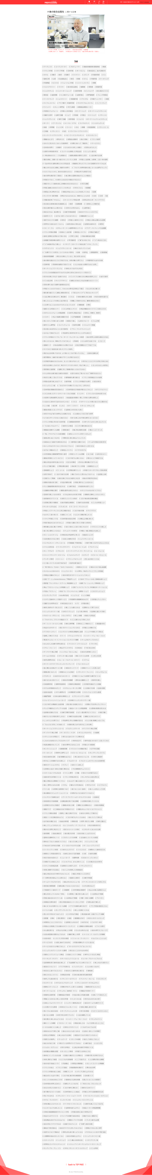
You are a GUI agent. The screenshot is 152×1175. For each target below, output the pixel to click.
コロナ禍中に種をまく (71, 1088)
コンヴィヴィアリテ (50, 595)
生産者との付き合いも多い (74, 410)
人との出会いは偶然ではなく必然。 (86, 264)
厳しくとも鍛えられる (73, 607)
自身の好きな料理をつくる (52, 777)
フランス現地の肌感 (50, 813)
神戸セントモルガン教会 (92, 954)
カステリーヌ (48, 983)
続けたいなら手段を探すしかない (54, 716)
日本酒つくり (89, 1076)
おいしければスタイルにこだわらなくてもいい (59, 446)
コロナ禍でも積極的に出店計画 (54, 704)
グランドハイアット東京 (81, 696)
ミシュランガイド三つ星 (92, 1136)
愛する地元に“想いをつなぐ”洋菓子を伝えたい (86, 373)
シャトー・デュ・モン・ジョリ (95, 636)
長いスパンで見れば (95, 817)
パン (104, 75)
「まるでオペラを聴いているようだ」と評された (74, 385)
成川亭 (55, 406)
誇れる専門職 (70, 624)
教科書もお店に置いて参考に (53, 527)
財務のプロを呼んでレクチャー (96, 704)
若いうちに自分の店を (51, 1011)
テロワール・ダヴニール (52, 615)
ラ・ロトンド (48, 753)
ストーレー (60, 559)
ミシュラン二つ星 (49, 385)
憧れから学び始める (77, 785)
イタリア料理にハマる (51, 519)
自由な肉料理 (64, 821)
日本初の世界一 (49, 147)
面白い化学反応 (90, 615)
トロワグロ (98, 1043)
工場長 (46, 131)
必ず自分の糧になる (50, 821)
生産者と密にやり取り (98, 611)
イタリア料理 (60, 71)
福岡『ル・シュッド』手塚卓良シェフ (92, 583)
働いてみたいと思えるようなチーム (83, 474)
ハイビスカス (82, 850)
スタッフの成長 (75, 1039)
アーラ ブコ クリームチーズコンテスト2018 (77, 797)
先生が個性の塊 (66, 482)
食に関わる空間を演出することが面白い (78, 176)
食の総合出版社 (73, 87)
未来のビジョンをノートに (68, 1007)
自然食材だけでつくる (51, 498)
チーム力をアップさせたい (90, 640)
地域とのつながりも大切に (74, 268)
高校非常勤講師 (49, 256)
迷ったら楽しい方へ (76, 841)
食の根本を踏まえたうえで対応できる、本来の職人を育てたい (64, 260)
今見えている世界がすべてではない (70, 1043)
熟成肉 (76, 341)
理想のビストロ (82, 567)
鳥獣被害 (81, 305)
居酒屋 (88, 188)
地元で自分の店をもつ (51, 858)
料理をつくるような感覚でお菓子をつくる (86, 676)
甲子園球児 (72, 240)
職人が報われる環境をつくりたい (54, 781)
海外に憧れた (101, 821)
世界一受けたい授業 (87, 821)
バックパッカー (78, 967)
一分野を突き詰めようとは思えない (55, 878)
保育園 (52, 127)
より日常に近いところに (96, 1023)
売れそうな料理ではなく (90, 773)
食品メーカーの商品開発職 (91, 1108)
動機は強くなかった (50, 672)
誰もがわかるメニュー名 (72, 882)
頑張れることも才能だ (67, 672)
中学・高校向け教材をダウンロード (129, 2)
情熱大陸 (75, 821)
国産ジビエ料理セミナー (52, 309)
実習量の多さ (101, 624)
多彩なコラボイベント (71, 1027)
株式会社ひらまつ (67, 603)
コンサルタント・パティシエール (54, 543)
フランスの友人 (49, 1067)
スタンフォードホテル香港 (92, 692)
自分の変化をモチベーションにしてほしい (76, 575)
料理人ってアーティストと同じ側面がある (57, 511)
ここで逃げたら (81, 1059)
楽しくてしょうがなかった (52, 825)
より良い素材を (83, 611)
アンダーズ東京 (49, 559)
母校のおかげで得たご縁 (52, 1031)
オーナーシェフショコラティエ (97, 119)
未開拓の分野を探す (50, 902)
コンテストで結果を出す (52, 797)
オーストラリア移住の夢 (72, 200)
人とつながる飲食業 (66, 1059)
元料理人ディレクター (99, 599)
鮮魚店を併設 (66, 975)
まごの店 (90, 454)
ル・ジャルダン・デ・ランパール (75, 825)
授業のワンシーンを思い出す (91, 668)
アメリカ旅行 (100, 926)
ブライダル (84, 99)
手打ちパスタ (91, 785)
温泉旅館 (54, 95)
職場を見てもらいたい (93, 987)
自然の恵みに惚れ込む (74, 224)
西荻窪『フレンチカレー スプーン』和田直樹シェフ (60, 583)
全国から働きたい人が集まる (73, 1055)
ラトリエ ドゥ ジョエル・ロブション (96, 1096)
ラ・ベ (63, 636)
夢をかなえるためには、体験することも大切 (75, 196)
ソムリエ (81, 119)
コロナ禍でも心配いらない (75, 458)
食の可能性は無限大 (68, 502)
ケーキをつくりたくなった (72, 1104)
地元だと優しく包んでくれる (53, 377)
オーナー (47, 123)
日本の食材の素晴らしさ (62, 696)
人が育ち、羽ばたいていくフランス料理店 (89, 571)
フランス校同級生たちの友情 (92, 377)
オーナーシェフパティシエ (98, 111)
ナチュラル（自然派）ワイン (68, 991)
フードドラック (49, 99)
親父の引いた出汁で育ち (52, 1076)
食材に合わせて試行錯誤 (72, 854)
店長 (78, 252)
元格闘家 (66, 890)
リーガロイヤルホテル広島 (72, 845)
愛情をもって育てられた (91, 607)
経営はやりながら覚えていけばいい (86, 1035)
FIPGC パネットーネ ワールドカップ (75, 1148)
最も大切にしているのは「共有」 (54, 894)
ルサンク (86, 555)
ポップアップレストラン (97, 753)
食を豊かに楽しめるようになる (54, 1019)
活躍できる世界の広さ (51, 603)
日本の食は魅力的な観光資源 (82, 975)
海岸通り (90, 971)
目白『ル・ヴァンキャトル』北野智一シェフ (74, 591)
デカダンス (47, 676)
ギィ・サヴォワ (49, 551)
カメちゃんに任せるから (52, 571)
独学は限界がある (49, 660)
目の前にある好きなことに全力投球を (56, 329)
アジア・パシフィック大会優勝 (96, 228)
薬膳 (83, 127)
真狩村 (102, 224)
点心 (77, 127)
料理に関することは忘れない (84, 482)
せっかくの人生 (76, 999)
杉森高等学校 (48, 684)
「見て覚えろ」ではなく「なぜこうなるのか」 (59, 567)
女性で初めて (48, 474)
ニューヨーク (65, 858)
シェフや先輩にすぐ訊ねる (94, 632)
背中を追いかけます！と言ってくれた (97, 741)
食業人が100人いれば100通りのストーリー (84, 280)
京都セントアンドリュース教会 (54, 954)
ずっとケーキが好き (70, 531)
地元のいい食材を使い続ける (75, 971)
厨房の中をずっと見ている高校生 (72, 987)
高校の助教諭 (99, 805)
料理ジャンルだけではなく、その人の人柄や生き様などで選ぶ (64, 289)
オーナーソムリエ (49, 991)
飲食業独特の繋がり (77, 1067)
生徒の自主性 (48, 692)
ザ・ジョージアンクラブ (91, 845)
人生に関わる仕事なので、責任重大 (55, 297)
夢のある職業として (82, 680)
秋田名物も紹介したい (86, 486)
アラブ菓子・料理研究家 (66, 103)
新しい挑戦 (78, 615)
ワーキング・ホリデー (51, 958)
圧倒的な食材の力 (90, 224)
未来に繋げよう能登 (50, 1059)
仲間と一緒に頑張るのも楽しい (90, 531)
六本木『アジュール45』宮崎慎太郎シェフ (93, 579)
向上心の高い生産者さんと (97, 890)
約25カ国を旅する (94, 825)
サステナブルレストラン (85, 103)
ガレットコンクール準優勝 (95, 1063)
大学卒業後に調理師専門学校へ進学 (55, 454)
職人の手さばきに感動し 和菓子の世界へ (57, 167)
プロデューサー (75, 67)
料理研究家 (96, 75)
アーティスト (48, 67)
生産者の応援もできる (51, 712)
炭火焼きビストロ (103, 91)
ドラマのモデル (81, 450)
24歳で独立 (88, 1043)
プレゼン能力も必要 (92, 1120)
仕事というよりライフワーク (53, 1003)
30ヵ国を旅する (49, 930)
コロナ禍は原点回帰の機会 (89, 498)
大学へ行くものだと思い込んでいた (94, 422)
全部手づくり (48, 216)
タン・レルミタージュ (51, 535)
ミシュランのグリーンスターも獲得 (55, 950)
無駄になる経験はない (85, 805)
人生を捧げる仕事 (96, 155)
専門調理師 (90, 95)
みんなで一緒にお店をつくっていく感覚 (81, 781)
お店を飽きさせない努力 (52, 539)
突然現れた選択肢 (49, 369)
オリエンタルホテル (85, 732)
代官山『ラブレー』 (50, 591)
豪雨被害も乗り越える (73, 377)
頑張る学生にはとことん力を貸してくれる (76, 192)
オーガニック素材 (67, 1051)
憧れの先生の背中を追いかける (54, 462)
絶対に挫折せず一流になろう (53, 607)
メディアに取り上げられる (84, 1071)
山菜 (54, 79)
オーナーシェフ (81, 111)
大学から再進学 (97, 757)
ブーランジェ (57, 123)
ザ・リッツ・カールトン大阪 (53, 624)
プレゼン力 (63, 506)
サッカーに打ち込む (50, 506)
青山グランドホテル (66, 648)
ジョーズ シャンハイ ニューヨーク (55, 700)
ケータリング (104, 79)
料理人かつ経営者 (89, 745)
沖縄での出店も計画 (75, 716)
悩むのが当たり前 (49, 1043)
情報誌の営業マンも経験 (52, 430)
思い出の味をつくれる (92, 559)
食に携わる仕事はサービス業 (53, 668)
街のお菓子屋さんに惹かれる (53, 208)
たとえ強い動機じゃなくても (95, 720)
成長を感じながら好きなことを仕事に (80, 724)
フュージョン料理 (67, 83)
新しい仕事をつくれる (82, 910)
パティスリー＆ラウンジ (69, 979)
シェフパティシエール (64, 248)
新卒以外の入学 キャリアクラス (94, 200)
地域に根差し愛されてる (88, 1007)
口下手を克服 (95, 749)
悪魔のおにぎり (49, 139)
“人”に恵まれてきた (100, 240)
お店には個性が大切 (69, 539)
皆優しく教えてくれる (51, 636)
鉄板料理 (99, 87)
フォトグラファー (49, 87)
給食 (45, 127)
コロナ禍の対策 (79, 511)
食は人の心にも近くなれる (71, 1031)
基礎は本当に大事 (68, 805)
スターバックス (49, 1140)
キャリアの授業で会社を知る (70, 1116)
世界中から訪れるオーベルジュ (54, 224)
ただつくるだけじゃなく (100, 1011)
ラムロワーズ (73, 761)
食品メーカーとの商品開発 (78, 708)
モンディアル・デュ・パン (52, 1148)
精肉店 (46, 95)
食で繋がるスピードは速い (52, 1092)
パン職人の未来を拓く (76, 1140)
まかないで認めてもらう (51, 333)
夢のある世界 (91, 1067)
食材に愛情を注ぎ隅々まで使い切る (55, 236)
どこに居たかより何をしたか (80, 619)
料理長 (76, 115)
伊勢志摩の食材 (64, 466)
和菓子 (67, 75)
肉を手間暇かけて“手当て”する (86, 345)
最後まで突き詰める (50, 1128)
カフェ (85, 79)
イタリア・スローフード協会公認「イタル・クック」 (81, 244)
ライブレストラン (49, 103)
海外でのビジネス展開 (51, 220)
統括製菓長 (91, 127)
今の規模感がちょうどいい (81, 769)
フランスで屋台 (62, 1067)
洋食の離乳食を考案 (88, 236)
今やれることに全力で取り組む (96, 1132)
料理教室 (47, 83)
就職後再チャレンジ (86, 216)
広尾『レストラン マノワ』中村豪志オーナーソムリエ (90, 587)
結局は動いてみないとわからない (69, 886)
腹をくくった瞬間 (49, 1023)
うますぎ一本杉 (97, 922)
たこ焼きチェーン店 (67, 95)
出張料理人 (80, 95)
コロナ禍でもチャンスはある (76, 817)
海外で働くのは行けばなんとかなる (97, 543)
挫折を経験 (76, 325)
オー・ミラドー (73, 406)
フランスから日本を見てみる (97, 393)
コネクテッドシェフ (98, 591)
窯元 (72, 79)
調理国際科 (94, 252)
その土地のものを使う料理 (72, 494)
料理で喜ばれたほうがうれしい (54, 523)
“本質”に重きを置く (87, 1124)
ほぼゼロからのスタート (62, 676)
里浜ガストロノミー (50, 967)
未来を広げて (77, 741)
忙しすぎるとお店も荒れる (90, 777)
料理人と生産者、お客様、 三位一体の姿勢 (94, 159)
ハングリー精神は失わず (73, 1003)
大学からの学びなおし (73, 208)
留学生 (85, 252)
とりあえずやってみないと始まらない (56, 418)
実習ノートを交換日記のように (54, 817)
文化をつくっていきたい (90, 858)
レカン (63, 406)
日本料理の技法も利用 (68, 519)
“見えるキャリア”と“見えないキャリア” (85, 293)
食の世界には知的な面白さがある (98, 337)
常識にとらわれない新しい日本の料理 (56, 999)
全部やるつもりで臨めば (51, 1132)
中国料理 (94, 79)
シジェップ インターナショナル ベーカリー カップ (85, 1144)
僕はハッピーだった (96, 430)
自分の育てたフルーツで (100, 930)
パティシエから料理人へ (51, 737)
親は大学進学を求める (90, 478)
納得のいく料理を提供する (52, 854)
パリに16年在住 (49, 547)
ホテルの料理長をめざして (52, 688)
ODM (101, 196)
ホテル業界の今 (61, 692)
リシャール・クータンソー (80, 938)
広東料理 (47, 264)
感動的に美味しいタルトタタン (95, 494)
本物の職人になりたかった (52, 1104)
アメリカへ (100, 898)
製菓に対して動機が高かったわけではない (72, 369)
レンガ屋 (47, 406)
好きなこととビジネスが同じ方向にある (95, 361)
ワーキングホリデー (63, 547)
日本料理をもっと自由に (72, 1092)
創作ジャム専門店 (49, 325)
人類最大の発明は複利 (86, 926)
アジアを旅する (65, 967)
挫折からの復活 (68, 426)
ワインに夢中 (68, 773)
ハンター (81, 393)
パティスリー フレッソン (86, 672)
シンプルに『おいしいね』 (69, 652)
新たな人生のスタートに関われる (73, 737)
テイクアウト (91, 511)
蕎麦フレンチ (68, 1071)
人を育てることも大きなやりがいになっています (59, 305)
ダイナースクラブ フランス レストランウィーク (59, 664)
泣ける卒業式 (71, 462)
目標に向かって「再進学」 (80, 143)
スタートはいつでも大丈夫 (52, 773)
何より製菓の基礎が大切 (61, 317)
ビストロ (56, 83)
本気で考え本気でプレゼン (65, 1015)
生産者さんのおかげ (72, 922)
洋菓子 (54, 75)
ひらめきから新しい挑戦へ (73, 147)
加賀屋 (46, 918)
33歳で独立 (72, 486)
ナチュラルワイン (86, 866)
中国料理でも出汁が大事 (95, 260)
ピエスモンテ (102, 979)
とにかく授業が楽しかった (83, 515)
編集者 (83, 87)
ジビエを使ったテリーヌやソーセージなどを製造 (59, 393)
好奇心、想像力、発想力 (92, 313)
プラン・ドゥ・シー (50, 648)
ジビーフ (102, 341)
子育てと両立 (74, 236)
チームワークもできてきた (52, 882)
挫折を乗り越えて (76, 563)
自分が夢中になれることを (71, 745)
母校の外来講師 (68, 680)
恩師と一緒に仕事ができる (68, 813)
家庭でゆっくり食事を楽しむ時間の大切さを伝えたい (61, 184)
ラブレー (66, 765)
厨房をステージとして (51, 987)
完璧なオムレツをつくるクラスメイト (90, 809)
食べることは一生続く (79, 789)
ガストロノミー (92, 135)
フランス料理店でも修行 (82, 381)
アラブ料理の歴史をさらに (99, 906)
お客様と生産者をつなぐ (61, 789)
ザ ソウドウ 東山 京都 (51, 652)
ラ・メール (60, 470)
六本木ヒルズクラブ (67, 850)
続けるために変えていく (51, 680)
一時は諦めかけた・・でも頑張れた (55, 155)
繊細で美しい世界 (74, 934)
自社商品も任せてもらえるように (54, 1120)
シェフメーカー (68, 571)
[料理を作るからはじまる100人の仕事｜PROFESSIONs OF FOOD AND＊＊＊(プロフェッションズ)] (51, 2)
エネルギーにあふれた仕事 (91, 829)
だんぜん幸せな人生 (82, 930)
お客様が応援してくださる (90, 801)
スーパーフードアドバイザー (53, 135)
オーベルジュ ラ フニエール (70, 958)
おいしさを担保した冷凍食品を (73, 870)
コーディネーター (61, 67)
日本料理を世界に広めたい (52, 1084)
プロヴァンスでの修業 (70, 837)
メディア (86, 75)
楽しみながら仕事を (65, 1035)
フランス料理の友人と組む (52, 1071)
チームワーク (63, 1039)
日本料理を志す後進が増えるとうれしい (80, 389)
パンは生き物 (48, 280)
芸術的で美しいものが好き (52, 494)
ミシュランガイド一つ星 (52, 611)
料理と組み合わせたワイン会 (53, 898)
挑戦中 (59, 147)
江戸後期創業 (76, 317)
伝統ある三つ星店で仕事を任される (55, 442)
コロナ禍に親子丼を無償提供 (72, 1076)
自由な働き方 (57, 833)
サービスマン (96, 143)
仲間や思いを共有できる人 (94, 1055)
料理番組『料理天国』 (76, 543)
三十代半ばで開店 (73, 914)
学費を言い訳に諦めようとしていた (74, 438)
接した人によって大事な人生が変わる (56, 301)
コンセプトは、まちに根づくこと (73, 862)
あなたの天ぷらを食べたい (52, 1088)
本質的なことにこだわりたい (53, 922)
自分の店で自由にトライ (52, 1063)
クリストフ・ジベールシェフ (78, 644)
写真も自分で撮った (93, 902)
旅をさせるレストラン (51, 975)
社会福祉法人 (63, 79)
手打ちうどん (78, 188)
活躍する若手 (48, 115)
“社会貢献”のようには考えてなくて (80, 963)
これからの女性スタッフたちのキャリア (57, 741)
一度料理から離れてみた (78, 442)
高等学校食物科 (61, 684)
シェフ (68, 115)
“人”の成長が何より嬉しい (52, 244)
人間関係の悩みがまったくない (54, 1136)
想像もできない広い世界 (94, 1128)
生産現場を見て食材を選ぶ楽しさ (54, 963)
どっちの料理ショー (98, 502)
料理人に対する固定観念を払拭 (93, 1092)
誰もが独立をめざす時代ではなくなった (57, 874)
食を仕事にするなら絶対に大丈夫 (69, 478)
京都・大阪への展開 (87, 898)
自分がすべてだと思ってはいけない (71, 1128)
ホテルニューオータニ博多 (72, 688)
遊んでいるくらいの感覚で (91, 1080)
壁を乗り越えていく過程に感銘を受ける (56, 293)
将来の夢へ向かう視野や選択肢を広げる (57, 285)
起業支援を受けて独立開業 (70, 801)
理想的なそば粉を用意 (73, 1080)
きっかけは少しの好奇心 (100, 365)
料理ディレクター (97, 99)
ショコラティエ (49, 91)
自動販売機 (63, 749)
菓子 (60, 75)
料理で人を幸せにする (83, 1051)
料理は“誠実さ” (95, 232)
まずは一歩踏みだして (51, 450)
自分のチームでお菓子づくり (94, 1003)
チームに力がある (49, 656)
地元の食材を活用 (49, 757)
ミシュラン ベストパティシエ (83, 1100)
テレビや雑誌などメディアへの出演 (55, 708)
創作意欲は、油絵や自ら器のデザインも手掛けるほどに (61, 357)
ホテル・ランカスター (51, 1100)
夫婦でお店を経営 (83, 502)
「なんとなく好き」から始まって (54, 724)
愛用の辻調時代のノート (52, 837)
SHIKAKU (79, 648)
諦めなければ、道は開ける (52, 212)
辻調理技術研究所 (74, 422)
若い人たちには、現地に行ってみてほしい (57, 341)
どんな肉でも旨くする (89, 341)
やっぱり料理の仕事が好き (97, 442)
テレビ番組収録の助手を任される (54, 486)
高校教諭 (104, 252)
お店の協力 (47, 938)
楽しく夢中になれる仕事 (52, 785)
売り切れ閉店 (84, 1011)
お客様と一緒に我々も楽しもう (78, 894)
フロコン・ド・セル (65, 1023)
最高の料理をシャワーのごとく (54, 458)
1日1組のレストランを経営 (89, 837)
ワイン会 (47, 789)
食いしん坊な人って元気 (97, 789)
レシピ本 (60, 127)
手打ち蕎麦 (71, 107)
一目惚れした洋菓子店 (92, 204)
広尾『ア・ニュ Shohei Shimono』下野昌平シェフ (60, 579)
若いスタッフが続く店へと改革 (54, 321)
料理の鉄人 (86, 603)
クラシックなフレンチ (75, 559)
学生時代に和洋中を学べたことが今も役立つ (77, 333)
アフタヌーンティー (50, 632)
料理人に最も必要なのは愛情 (96, 220)
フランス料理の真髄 (50, 232)
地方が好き (97, 381)
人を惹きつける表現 (50, 1007)
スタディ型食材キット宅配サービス (55, 599)
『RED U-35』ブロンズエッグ (91, 1084)
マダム (65, 785)
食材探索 (47, 833)
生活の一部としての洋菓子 (91, 1031)
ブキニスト (60, 551)
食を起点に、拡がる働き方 (97, 71)
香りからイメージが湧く (72, 829)
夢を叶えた (60, 139)
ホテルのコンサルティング (64, 983)
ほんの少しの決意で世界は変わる (54, 644)
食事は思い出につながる (52, 438)
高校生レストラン (80, 232)
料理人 (84, 115)
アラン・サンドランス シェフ (80, 329)
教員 (104, 67)
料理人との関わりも (89, 628)
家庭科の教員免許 (75, 684)
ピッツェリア (89, 91)
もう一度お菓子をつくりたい (87, 712)
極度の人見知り (75, 878)
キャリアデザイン (61, 280)
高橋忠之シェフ (93, 466)
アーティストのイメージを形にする (94, 882)
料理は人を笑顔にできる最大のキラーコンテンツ (59, 926)
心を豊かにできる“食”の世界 (83, 414)
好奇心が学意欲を (49, 1035)
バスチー (47, 317)
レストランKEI (66, 1100)
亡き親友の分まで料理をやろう (64, 809)
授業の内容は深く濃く (51, 482)
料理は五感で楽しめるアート (53, 381)
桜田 (70, 918)
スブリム (86, 660)
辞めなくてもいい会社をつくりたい (55, 841)
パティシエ (103, 115)
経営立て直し (71, 321)
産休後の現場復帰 (49, 886)
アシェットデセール (75, 636)
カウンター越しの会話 (66, 656)
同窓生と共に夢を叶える (51, 192)
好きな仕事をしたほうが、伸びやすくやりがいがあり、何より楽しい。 (66, 365)
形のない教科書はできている (88, 462)
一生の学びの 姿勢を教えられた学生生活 (57, 163)
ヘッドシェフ (61, 1140)
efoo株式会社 (64, 595)
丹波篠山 (66, 1063)
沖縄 (77, 773)
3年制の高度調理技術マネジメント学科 (56, 1112)
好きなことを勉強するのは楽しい (54, 761)
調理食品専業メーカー (85, 107)
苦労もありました (91, 147)
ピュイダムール (102, 672)
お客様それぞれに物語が (52, 805)
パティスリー (56, 131)
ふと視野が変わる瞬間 (97, 1059)
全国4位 (96, 797)
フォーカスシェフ (83, 664)
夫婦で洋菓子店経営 (67, 712)
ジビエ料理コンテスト (70, 309)
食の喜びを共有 (70, 833)
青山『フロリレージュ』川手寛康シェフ (56, 587)
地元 (64, 131)
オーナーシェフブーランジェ (53, 268)
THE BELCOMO (90, 648)
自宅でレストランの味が (69, 498)
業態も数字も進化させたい (69, 490)
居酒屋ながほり (80, 918)
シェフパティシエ (49, 119)
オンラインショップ (50, 749)
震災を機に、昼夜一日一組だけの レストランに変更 (60, 159)
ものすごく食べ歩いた (51, 515)
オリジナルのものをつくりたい (91, 490)
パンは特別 (94, 1148)
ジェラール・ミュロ (79, 547)
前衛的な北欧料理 (49, 995)
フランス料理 (48, 71)
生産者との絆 (102, 474)
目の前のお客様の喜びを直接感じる (55, 204)
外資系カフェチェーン (51, 111)
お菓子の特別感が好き (51, 151)
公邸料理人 (86, 208)
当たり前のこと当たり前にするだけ (77, 527)
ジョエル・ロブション (51, 1047)
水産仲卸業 (78, 91)
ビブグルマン (103, 785)
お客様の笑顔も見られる (98, 708)
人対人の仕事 (96, 656)
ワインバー (47, 107)
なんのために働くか (93, 289)
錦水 (53, 918)
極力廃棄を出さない (65, 757)
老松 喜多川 (61, 918)
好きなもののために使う (92, 999)
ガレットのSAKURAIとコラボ (53, 1080)
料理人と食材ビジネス (76, 220)
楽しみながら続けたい (102, 963)
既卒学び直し (96, 680)
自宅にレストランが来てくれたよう (80, 434)
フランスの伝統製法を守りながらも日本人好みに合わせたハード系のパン (67, 272)
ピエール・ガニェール (99, 555)
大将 (84, 854)
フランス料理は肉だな (71, 777)
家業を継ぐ (87, 317)
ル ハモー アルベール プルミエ (92, 958)
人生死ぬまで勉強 (97, 894)
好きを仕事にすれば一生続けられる (55, 276)
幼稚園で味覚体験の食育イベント (54, 240)
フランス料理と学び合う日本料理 (54, 422)
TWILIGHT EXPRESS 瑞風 (52, 845)
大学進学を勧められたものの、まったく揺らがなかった (61, 361)
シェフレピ (75, 595)
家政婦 (91, 87)
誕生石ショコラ (88, 535)
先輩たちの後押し (49, 1039)
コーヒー (70, 127)
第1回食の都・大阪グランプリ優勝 (93, 914)
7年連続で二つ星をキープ (52, 890)
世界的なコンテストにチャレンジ (54, 1144)
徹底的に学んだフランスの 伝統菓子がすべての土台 (89, 163)
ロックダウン (67, 615)
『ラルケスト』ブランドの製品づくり (56, 619)
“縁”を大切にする (84, 240)
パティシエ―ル (104, 127)
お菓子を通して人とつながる (94, 1104)
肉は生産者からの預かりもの (63, 345)
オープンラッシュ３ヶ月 (69, 1011)
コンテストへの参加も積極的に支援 (71, 632)
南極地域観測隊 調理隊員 (92, 67)
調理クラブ (47, 809)
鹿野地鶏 (76, 858)
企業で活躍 (59, 115)
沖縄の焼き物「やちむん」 (52, 200)
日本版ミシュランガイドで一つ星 (80, 700)
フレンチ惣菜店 (103, 95)
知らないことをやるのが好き (79, 950)
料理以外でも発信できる (83, 172)
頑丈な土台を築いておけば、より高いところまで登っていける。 (64, 353)
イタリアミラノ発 (92, 1140)
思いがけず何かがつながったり (54, 914)
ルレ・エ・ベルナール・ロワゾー (69, 660)
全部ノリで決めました (99, 995)
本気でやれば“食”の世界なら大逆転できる (57, 414)
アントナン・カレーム (87, 979)
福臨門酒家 (47, 696)
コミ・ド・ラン (49, 228)
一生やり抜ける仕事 (62, 474)
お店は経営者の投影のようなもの (54, 934)
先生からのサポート (50, 628)
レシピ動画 (86, 595)
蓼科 (89, 305)
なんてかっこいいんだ (99, 938)
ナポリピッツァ (49, 248)
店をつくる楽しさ (77, 765)
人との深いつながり (93, 967)
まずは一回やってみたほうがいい (66, 216)
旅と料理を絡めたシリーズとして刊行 (72, 902)
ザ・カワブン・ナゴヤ (68, 732)
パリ (77, 603)
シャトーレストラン (83, 83)
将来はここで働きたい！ (85, 624)
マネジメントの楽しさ (99, 527)
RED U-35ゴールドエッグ (96, 918)
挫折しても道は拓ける (51, 979)
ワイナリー (76, 75)
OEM (94, 196)
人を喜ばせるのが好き (95, 862)
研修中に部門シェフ (62, 753)
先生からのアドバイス (51, 1116)
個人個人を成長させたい (75, 704)
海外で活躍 (62, 119)
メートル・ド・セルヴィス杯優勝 (94, 934)
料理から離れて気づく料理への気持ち (79, 523)
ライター (61, 87)
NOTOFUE (85, 922)
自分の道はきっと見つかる (85, 446)
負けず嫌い (84, 139)
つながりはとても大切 (89, 1027)
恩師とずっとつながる (71, 1084)
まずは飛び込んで (89, 886)
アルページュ (94, 547)
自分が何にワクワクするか (52, 1124)
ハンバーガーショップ (64, 91)
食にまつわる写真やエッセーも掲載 (55, 906)
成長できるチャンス (70, 1124)
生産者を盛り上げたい (73, 1108)
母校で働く (103, 712)
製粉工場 (47, 79)
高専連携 (79, 204)
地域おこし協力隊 (65, 232)
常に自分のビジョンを (82, 757)
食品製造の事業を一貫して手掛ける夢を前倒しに (82, 398)
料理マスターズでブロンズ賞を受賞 (95, 470)
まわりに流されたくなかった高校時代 (56, 143)
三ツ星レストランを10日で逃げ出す (55, 563)
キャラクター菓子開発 (51, 196)
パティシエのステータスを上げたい (87, 983)
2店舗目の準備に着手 (50, 490)
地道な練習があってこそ (51, 745)
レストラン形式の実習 (61, 938)
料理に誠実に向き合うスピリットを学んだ (57, 188)
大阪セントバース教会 (74, 954)
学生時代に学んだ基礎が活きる (73, 720)
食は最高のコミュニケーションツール (56, 793)
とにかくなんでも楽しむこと (53, 1108)
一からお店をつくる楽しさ (52, 1027)
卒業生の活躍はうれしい (52, 575)
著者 (78, 79)
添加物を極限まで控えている (62, 264)
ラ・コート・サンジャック (79, 506)
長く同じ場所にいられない (52, 531)
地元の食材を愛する (101, 297)
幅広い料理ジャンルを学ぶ (81, 874)
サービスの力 (48, 942)
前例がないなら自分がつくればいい (82, 793)
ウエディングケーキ (73, 728)
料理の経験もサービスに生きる (84, 942)
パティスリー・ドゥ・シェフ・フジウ (69, 1096)
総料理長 (72, 119)
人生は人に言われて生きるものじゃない (56, 402)
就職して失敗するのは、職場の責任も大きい (85, 301)
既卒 (71, 204)
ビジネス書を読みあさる (84, 426)
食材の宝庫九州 (93, 353)
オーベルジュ (81, 71)
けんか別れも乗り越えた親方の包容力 (56, 373)
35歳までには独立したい (52, 862)
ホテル (46, 75)
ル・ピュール (100, 551)
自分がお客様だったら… (89, 652)
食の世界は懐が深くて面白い (53, 176)
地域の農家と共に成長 (85, 297)
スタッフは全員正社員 (51, 866)
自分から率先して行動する (89, 813)
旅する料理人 (66, 1047)
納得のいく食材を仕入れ (97, 850)
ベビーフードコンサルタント (75, 135)
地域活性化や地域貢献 (51, 801)
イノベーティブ (102, 103)
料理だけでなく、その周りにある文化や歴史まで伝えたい (62, 180)
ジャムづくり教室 (89, 325)
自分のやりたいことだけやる (88, 212)
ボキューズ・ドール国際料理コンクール (70, 228)
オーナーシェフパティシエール (54, 728)
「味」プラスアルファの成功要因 (54, 434)
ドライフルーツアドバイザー (79, 131)
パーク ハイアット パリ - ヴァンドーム (80, 551)
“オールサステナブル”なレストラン (80, 946)
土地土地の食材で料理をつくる (83, 1047)
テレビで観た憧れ (49, 466)
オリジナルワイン (102, 389)
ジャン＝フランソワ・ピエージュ (54, 555)
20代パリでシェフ (68, 611)
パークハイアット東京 (51, 850)
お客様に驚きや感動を (51, 502)
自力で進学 (104, 276)
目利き (64, 220)
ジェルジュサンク (74, 555)
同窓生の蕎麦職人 (77, 1063)
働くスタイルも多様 (82, 656)
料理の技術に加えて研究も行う (82, 1112)
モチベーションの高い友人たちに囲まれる (93, 402)
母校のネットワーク (72, 668)
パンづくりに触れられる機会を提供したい (83, 276)
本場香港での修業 (75, 692)
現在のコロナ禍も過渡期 (98, 567)
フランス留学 (96, 139)
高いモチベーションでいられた (70, 628)
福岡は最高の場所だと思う (78, 155)
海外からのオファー (88, 1088)
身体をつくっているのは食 (52, 1055)
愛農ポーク (47, 345)
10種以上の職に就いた (86, 519)
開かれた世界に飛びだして (52, 829)
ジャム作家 (95, 321)
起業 (94, 192)
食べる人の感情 (49, 1015)
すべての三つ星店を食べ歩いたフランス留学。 (59, 349)
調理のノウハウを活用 (75, 1120)
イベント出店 (48, 910)
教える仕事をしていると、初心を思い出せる (71, 256)
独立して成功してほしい (91, 1039)
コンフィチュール (64, 325)
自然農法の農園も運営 (51, 1051)
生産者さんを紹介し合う (69, 866)
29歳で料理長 (87, 878)
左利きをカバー (102, 454)
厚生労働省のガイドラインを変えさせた (93, 309)
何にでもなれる (49, 1096)
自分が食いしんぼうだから (86, 833)
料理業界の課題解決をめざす (79, 599)
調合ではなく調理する (90, 1116)
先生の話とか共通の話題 (81, 995)
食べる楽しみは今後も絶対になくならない (84, 418)
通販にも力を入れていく (92, 716)
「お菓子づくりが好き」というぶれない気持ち (59, 252)
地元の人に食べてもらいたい (53, 971)
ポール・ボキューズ (88, 406)
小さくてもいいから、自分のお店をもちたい (58, 172)
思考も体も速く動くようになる (73, 1132)
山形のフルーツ (84, 321)
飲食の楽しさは (80, 1023)
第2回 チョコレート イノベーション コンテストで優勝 (61, 640)
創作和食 (68, 381)
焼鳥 (107, 99)
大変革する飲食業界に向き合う (54, 398)
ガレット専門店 (59, 107)
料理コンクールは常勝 (77, 454)
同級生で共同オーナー (88, 991)
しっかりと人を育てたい (52, 720)
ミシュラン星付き (90, 151)
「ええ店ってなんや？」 (51, 426)
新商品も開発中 (73, 139)
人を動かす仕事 (90, 688)
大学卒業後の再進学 (79, 890)
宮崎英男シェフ (49, 470)
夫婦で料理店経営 (70, 212)
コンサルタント (85, 123)
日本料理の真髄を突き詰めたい (54, 389)
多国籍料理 (74, 99)
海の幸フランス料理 (78, 466)
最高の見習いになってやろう (53, 410)
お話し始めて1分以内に (63, 942)
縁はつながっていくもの (82, 248)
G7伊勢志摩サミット (74, 470)
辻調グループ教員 (49, 478)
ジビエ (72, 297)
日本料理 (70, 71)
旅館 (94, 83)
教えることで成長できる (95, 458)
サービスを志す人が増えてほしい (54, 946)
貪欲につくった (66, 515)
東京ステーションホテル (52, 765)
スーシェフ (92, 115)
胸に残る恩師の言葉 (79, 430)
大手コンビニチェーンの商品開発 (54, 313)
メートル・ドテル (70, 123)
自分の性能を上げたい (74, 1136)
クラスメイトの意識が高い (79, 749)
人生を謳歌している (84, 1015)
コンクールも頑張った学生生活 (71, 151)
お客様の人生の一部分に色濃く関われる (56, 769)
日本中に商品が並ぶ (75, 313)
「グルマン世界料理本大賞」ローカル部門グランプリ (90, 167)
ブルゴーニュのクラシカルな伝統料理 (92, 761)
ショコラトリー (62, 99)
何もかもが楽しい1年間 (64, 930)
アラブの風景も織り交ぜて (78, 906)
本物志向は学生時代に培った (70, 535)
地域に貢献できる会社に (52, 870)
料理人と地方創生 (67, 111)
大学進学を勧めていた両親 (92, 684)
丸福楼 (97, 732)
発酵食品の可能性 (64, 995)
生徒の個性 (101, 688)
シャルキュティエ (98, 123)
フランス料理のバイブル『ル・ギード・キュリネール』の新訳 (64, 337)
